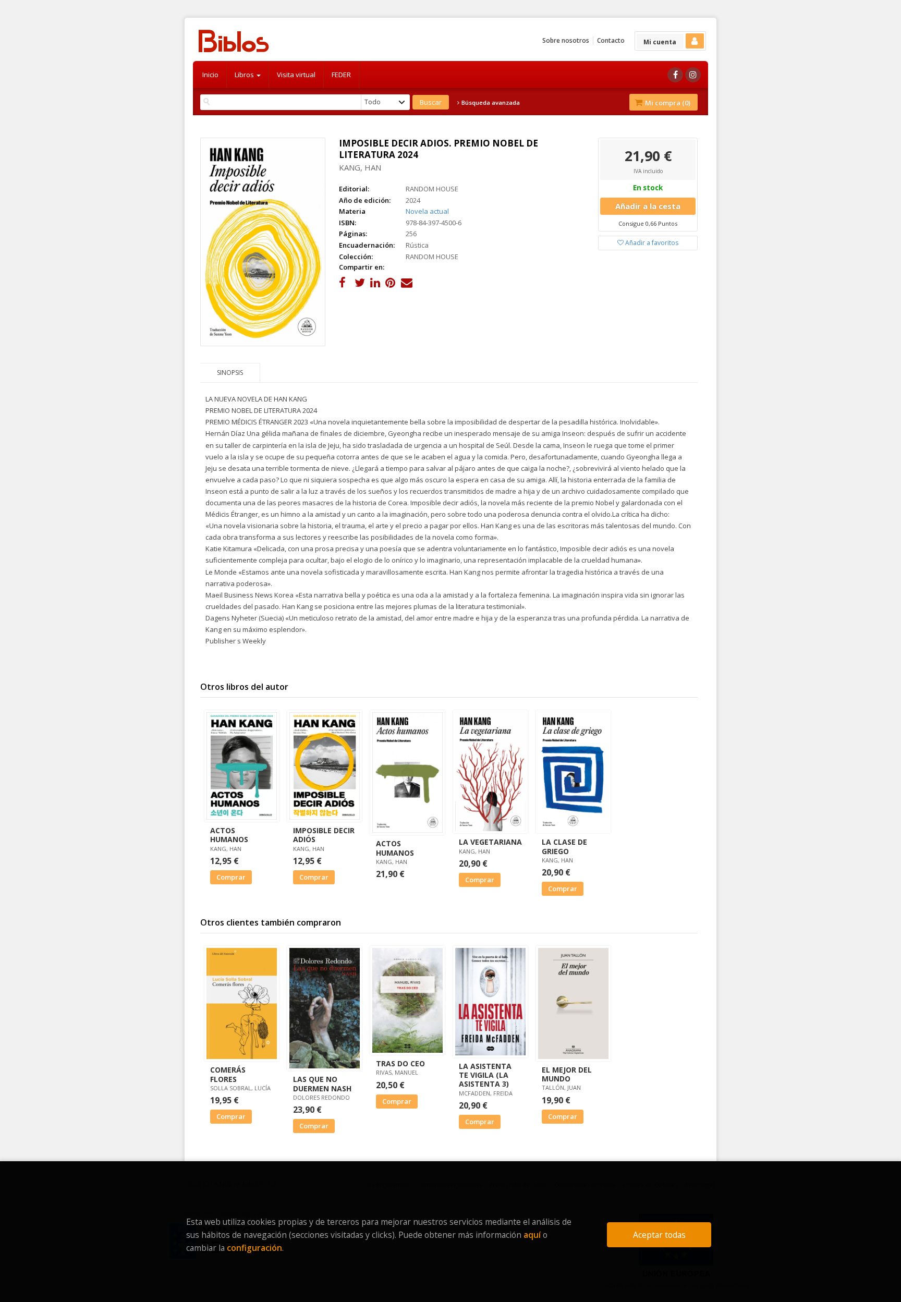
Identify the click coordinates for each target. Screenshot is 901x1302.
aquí (532, 1234)
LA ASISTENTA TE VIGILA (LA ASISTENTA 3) (485, 1075)
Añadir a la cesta (647, 206)
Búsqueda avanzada (490, 103)
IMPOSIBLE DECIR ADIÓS (324, 834)
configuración (254, 1248)
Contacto (611, 40)
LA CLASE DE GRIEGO (564, 846)
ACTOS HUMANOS (229, 834)
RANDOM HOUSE (432, 188)
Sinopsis (230, 372)
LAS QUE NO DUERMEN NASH (322, 1083)
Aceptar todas (659, 1234)
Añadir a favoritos (651, 242)
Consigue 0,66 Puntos (647, 223)
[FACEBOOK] (675, 74)
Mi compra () (666, 102)
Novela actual (427, 211)
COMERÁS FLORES (228, 1074)
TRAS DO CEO (400, 1063)
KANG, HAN (360, 167)
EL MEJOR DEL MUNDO (567, 1074)
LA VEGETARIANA (490, 842)
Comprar (231, 877)
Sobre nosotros (565, 40)
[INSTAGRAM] (693, 74)
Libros (245, 74)
